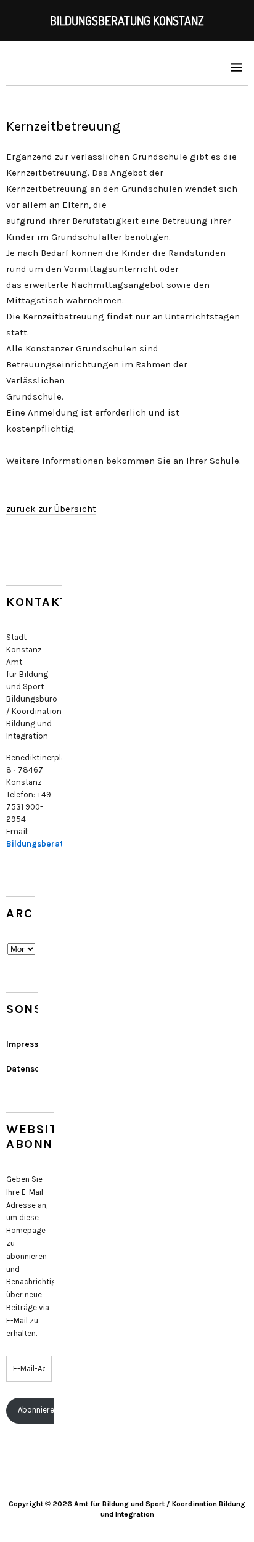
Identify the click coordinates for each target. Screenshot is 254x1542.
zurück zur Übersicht (51, 508)
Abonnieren (38, 1409)
